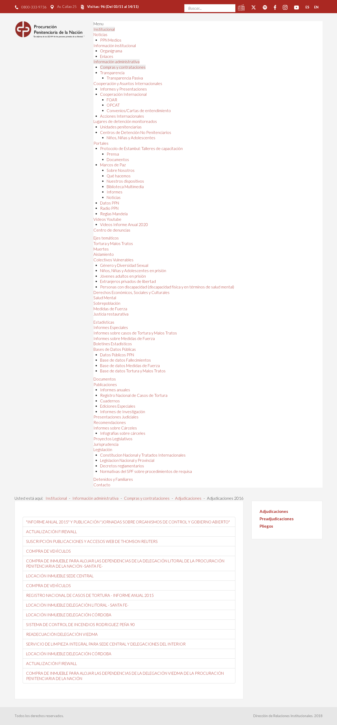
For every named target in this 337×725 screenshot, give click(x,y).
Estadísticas (103, 322)
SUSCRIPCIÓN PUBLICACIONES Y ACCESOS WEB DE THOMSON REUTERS (92, 541)
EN (316, 7)
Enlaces (106, 56)
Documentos (118, 159)
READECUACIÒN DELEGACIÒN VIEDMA (62, 634)
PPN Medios (110, 40)
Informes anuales (115, 389)
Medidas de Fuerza (110, 308)
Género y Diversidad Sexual (124, 265)
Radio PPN (109, 208)
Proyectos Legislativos (112, 438)
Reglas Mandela (114, 213)
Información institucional (114, 45)
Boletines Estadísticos (112, 343)
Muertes (101, 249)
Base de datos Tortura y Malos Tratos (133, 370)
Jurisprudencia (105, 444)
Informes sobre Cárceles (115, 428)
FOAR (112, 99)
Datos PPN (109, 203)
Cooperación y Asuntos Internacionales (127, 83)
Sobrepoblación (106, 303)
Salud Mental (104, 297)
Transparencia (112, 72)
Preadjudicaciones (277, 518)
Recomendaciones (109, 422)
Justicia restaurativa (110, 314)
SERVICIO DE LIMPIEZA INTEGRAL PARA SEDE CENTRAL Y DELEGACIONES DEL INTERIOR (106, 644)
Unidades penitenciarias (121, 126)
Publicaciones (105, 384)
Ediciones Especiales (117, 406)
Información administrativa (116, 61)
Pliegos (266, 526)
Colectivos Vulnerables (113, 259)
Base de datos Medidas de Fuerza (130, 365)
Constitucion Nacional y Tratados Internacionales (143, 455)
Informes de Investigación (122, 411)
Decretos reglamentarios (122, 465)
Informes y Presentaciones (123, 89)
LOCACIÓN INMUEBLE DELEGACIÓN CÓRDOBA (68, 614)
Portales (100, 143)
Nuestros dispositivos (125, 181)
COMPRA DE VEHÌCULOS (48, 551)
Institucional (104, 29)
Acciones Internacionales (122, 116)
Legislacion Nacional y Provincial (127, 460)
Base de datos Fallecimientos (125, 360)
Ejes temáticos (106, 238)
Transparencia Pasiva (125, 78)
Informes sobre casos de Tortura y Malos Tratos (135, 333)
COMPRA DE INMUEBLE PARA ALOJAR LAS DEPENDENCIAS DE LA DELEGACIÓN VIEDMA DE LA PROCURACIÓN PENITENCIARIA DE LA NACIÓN (125, 676)
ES (307, 7)
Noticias (100, 34)
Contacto (101, 484)
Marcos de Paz (113, 164)
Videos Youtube (107, 219)
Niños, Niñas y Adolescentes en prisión (133, 270)
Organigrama (111, 50)
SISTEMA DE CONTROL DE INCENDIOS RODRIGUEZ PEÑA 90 (80, 624)
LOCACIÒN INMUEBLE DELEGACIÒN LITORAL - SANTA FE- (77, 605)
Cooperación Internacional (123, 94)
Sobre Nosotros (121, 170)
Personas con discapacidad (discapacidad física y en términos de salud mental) (167, 286)
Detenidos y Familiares (113, 479)
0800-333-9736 (34, 7)
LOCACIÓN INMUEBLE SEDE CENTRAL (59, 575)
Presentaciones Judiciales (115, 416)
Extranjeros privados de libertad (128, 281)
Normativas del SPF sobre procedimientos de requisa (146, 471)
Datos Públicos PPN (117, 354)
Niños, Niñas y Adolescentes (131, 137)
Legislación (102, 449)
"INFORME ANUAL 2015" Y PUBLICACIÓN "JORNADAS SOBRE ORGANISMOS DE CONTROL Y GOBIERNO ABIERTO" (128, 521)
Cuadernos (110, 400)
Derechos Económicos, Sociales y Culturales (131, 292)
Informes (114, 191)
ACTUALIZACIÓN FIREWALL (51, 531)
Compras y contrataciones (123, 67)
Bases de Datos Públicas (114, 349)
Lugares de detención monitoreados (125, 121)
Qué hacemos (119, 175)
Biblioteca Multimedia (125, 186)
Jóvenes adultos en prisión (123, 276)
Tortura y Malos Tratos (113, 243)
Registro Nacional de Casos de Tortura (133, 395)
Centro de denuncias (111, 230)
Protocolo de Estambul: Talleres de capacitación (141, 148)
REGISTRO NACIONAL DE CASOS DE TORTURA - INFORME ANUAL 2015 (90, 595)
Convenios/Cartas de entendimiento (139, 110)
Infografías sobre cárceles (122, 433)
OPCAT (113, 105)
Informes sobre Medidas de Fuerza (124, 338)
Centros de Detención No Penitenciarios (135, 132)
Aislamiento (103, 254)
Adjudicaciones (274, 511)
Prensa (113, 154)
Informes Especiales (110, 327)
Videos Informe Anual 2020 (124, 224)
